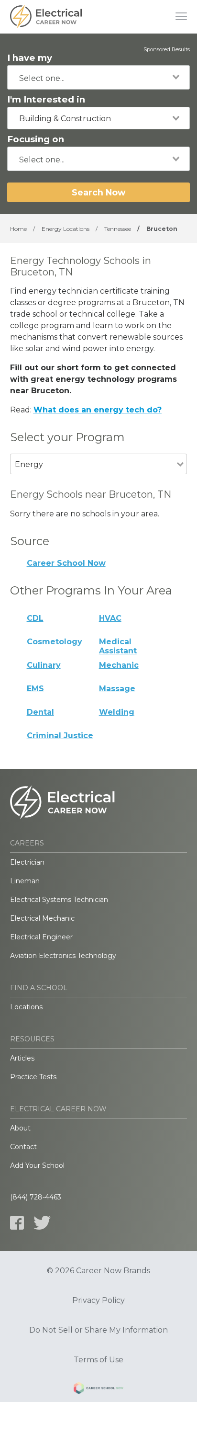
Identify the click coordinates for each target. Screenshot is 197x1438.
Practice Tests (33, 1077)
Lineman (25, 881)
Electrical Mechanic (42, 918)
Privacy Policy (98, 1300)
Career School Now (66, 563)
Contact (23, 1146)
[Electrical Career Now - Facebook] (17, 1223)
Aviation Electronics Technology (63, 955)
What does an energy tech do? (97, 409)
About (20, 1128)
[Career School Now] (98, 1389)
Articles (22, 1058)
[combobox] (98, 77)
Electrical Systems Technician (59, 899)
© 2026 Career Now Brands (98, 1271)
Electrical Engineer (41, 937)
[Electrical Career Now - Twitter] (42, 1223)
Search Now (98, 192)
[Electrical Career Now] (46, 17)
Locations (26, 1007)
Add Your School (37, 1165)
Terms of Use (98, 1360)
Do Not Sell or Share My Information (98, 1330)
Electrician (27, 862)
